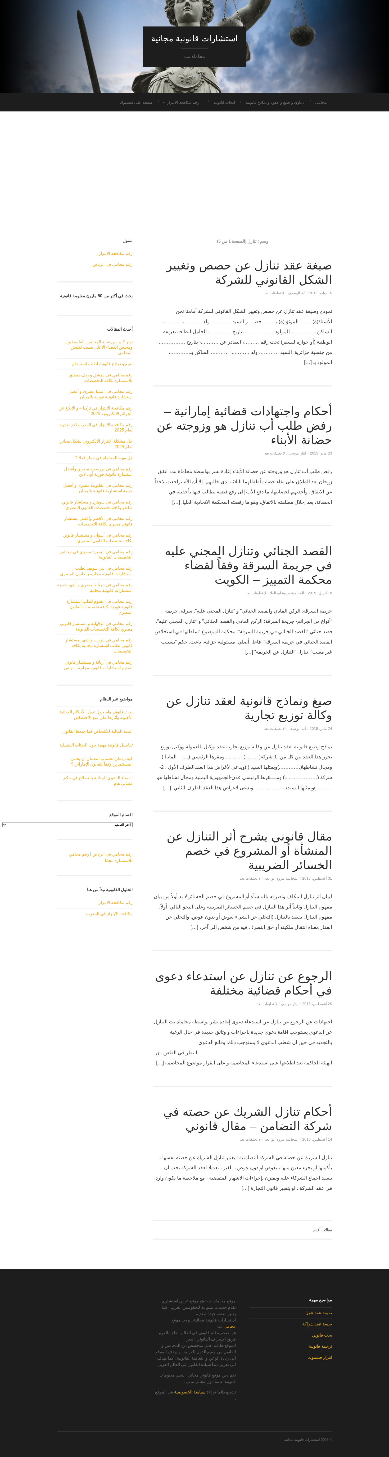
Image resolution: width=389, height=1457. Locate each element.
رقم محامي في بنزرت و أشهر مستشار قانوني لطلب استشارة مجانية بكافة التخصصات (99, 645)
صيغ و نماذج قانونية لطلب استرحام (102, 364)
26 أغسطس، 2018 (317, 1004)
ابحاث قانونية (224, 102)
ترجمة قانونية (320, 1346)
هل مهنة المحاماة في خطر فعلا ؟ (104, 458)
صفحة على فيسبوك (136, 102)
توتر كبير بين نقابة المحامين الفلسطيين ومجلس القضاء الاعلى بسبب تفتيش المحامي (99, 347)
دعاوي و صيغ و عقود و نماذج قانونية (275, 102)
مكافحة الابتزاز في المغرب (109, 913)
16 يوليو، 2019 (320, 293)
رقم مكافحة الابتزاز (183, 102)
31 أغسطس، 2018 (317, 878)
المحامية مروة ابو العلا (287, 593)
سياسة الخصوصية (189, 1392)
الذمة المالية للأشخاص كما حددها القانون (97, 731)
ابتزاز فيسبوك (320, 1357)
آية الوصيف (296, 293)
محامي (321, 102)
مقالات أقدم (322, 1230)
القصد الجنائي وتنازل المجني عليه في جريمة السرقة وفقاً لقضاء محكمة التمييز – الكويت (248, 565)
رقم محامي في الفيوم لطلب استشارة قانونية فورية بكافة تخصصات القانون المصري (99, 607)
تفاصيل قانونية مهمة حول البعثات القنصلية (96, 745)
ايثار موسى (297, 453)
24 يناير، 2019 (321, 728)
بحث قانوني (322, 1335)
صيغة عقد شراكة (317, 1324)
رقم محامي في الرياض (112, 264)
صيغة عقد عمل (318, 1313)
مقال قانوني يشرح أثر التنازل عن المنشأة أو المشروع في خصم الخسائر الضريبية (249, 851)
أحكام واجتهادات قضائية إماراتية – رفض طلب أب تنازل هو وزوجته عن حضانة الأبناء (244, 425)
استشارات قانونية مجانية (194, 38)
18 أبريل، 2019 (320, 593)
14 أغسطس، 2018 (317, 1139)
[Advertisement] (194, 175)
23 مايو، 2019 (321, 453)
